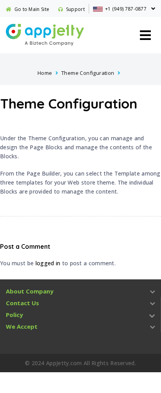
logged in (48, 263)
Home (45, 72)
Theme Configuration (87, 72)
